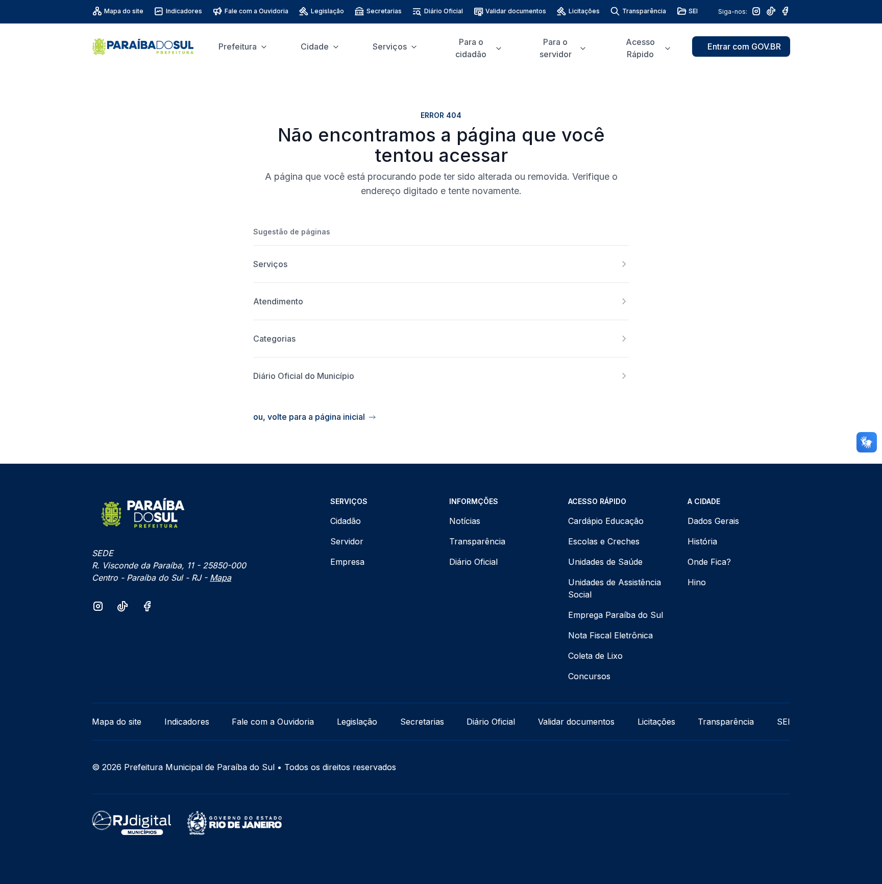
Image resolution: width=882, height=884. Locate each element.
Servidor (346, 541)
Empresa (347, 562)
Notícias (464, 521)
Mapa (220, 577)
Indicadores (184, 11)
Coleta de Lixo (595, 656)
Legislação (327, 11)
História (702, 541)
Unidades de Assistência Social (614, 588)
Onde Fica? (709, 562)
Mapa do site (123, 11)
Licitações (584, 11)
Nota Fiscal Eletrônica (610, 635)
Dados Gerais (713, 521)
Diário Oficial (443, 11)
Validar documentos (515, 11)
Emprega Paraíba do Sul (615, 615)
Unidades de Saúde (605, 562)
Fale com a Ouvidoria (256, 11)
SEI (693, 11)
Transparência (644, 11)
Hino (697, 582)
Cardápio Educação (606, 521)
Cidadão (345, 521)
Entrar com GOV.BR (744, 46)
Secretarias (384, 11)
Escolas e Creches (604, 541)
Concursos (589, 676)
